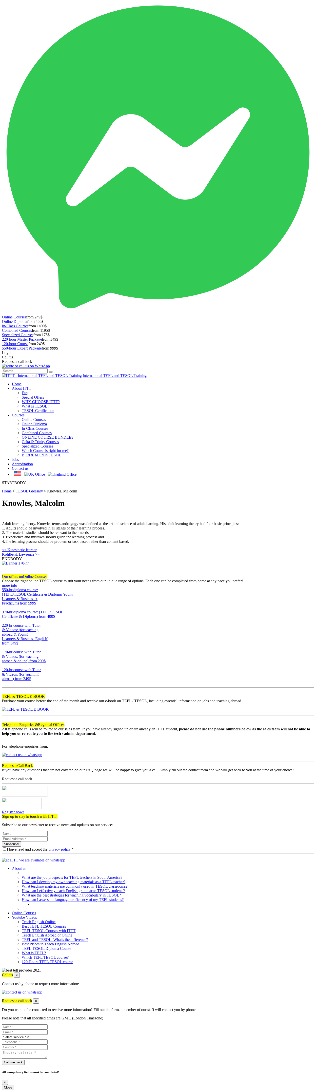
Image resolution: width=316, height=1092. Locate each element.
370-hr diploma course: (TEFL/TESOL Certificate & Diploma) (32, 614)
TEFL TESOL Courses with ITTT (49, 931)
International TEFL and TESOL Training (115, 375)
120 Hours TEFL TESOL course (47, 962)
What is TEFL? (34, 953)
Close (8, 1087)
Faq (25, 393)
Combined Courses (17, 330)
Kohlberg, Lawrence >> (21, 554)
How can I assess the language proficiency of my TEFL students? (73, 899)
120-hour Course (15, 344)
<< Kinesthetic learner (19, 550)
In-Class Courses (15, 326)
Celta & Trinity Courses (40, 442)
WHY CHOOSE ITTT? (41, 402)
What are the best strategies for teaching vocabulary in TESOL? (71, 895)
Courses (18, 415)
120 (5, 683)
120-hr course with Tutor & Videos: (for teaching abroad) (21, 674)
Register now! (13, 812)
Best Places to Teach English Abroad (50, 944)
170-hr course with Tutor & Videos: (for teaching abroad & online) (24, 656)
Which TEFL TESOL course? (45, 957)
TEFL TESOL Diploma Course (46, 948)
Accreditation (22, 464)
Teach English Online (39, 922)
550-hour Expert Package (22, 348)
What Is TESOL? (35, 406)
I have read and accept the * (40, 849)
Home (16, 384)
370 (5, 621)
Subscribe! (11, 844)
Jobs (15, 459)
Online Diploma (14, 321)
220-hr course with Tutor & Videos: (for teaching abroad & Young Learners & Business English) (25, 634)
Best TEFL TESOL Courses (44, 926)
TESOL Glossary (29, 491)
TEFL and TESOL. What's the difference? (55, 939)
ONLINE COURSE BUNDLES (48, 437)
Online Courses (14, 317)
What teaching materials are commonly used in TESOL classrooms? (74, 886)
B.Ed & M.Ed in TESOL (41, 455)
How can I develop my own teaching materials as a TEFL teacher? (73, 882)
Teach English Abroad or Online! (48, 935)
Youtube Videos (24, 917)
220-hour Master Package (22, 339)
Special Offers (33, 397)
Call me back (13, 1062)
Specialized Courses (17, 335)
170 (5, 665)
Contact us (20, 468)
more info (9, 585)
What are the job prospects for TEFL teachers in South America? (72, 877)
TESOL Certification (38, 411)
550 (5, 607)
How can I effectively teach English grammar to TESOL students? (73, 891)
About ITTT (21, 388)
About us (19, 868)
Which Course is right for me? (45, 450)
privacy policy (59, 849)
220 (5, 647)
